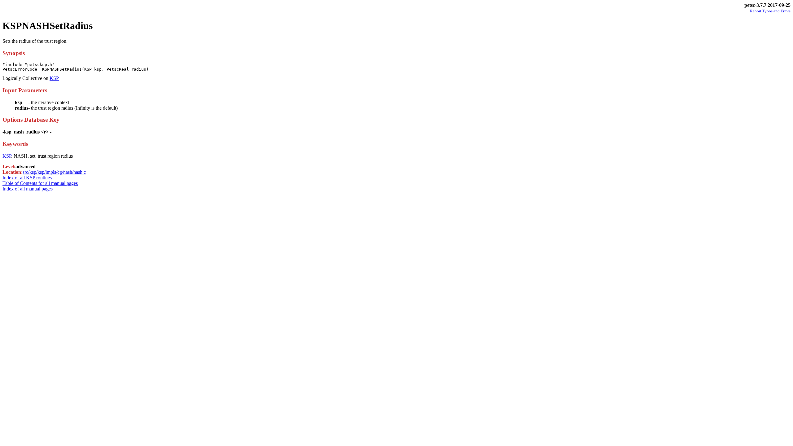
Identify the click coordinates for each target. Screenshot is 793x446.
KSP (54, 78)
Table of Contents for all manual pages (40, 183)
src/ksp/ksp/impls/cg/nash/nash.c (54, 172)
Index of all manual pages (27, 188)
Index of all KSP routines (27, 177)
